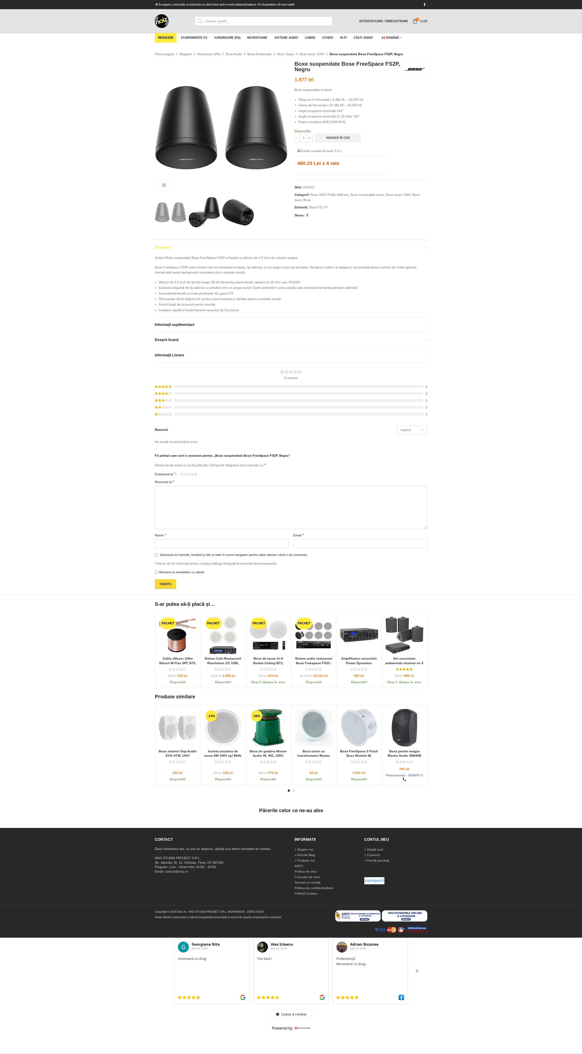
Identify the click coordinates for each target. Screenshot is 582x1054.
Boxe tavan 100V (312, 54)
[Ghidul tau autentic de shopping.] (374, 880)
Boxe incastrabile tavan (367, 195)
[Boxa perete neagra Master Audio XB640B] (404, 728)
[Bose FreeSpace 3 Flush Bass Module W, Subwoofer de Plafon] (359, 728)
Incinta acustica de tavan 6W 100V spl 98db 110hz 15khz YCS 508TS (222, 755)
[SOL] (404, 915)
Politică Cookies (306, 893)
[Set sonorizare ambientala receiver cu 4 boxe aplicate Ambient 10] (404, 635)
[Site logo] (162, 21)
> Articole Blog (305, 855)
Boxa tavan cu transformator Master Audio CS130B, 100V (313, 755)
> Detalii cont (373, 849)
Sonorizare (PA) (208, 54)
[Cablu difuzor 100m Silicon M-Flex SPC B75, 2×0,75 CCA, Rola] (177, 635)
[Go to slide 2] (293, 790)
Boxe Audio (234, 54)
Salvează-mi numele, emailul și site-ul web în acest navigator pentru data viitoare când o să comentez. (234, 555)
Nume (160, 535)
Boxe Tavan (285, 54)
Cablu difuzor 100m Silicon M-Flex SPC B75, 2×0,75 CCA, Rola (177, 663)
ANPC (299, 866)
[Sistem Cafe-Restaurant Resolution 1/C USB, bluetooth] (223, 635)
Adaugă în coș (338, 137)
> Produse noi (305, 860)
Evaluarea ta (165, 474)
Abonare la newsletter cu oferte (181, 572)
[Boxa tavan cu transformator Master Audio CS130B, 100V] (313, 728)
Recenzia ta (164, 482)
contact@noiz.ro (245, 4)
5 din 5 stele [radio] (195, 474)
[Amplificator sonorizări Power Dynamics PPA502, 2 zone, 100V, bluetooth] (359, 635)
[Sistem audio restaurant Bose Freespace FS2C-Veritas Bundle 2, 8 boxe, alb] (313, 635)
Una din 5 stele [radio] (182, 474)
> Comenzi (372, 855)
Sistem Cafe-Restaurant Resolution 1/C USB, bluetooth (222, 663)
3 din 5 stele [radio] (188, 474)
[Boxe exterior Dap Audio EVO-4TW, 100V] (177, 728)
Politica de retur (306, 871)
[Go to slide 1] (289, 790)
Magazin (186, 54)
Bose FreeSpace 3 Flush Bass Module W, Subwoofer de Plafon (359, 755)
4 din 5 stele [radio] (192, 474)
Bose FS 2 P (318, 207)
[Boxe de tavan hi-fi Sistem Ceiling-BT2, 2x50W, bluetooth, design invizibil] (268, 635)
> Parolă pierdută (376, 860)
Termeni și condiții (307, 882)
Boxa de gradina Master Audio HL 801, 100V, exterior (268, 755)
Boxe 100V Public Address (330, 195)
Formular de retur (307, 877)
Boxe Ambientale (259, 54)
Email (298, 535)
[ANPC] (358, 915)
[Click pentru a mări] (164, 185)
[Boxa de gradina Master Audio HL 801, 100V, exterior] (268, 728)
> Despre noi (304, 849)
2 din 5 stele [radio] (185, 474)
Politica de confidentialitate (314, 888)
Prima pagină (164, 54)
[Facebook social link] (424, 5)
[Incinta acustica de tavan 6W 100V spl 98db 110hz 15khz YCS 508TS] (223, 728)
